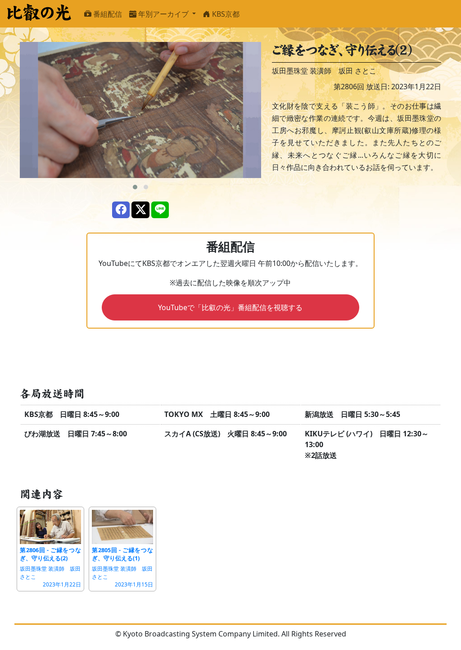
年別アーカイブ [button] (163, 14)
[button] (135, 187)
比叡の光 (38, 13)
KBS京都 (225, 14)
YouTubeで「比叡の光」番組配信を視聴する (230, 307)
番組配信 (106, 14)
